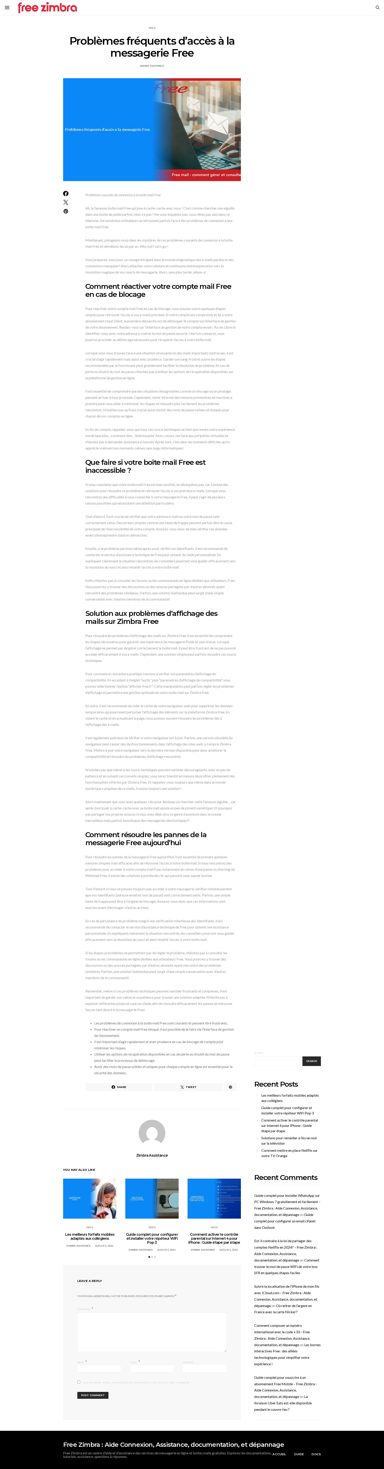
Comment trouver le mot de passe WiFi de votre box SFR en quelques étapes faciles (286, 1266)
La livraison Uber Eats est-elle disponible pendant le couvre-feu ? (283, 1402)
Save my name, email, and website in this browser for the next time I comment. (136, 1382)
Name (82, 1362)
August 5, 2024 (104, 1245)
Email (135, 1362)
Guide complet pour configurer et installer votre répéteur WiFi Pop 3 (152, 1238)
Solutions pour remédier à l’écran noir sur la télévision (289, 1140)
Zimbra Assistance (152, 65)
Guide (299, 1454)
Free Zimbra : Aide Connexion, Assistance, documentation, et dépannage (173, 1444)
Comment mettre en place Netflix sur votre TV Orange (289, 1153)
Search (259, 1053)
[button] (149, 1256)
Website (188, 1362)
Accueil (279, 1454)
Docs (152, 27)
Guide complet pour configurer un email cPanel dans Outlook (284, 1220)
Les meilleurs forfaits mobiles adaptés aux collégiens (89, 1236)
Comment (84, 1309)
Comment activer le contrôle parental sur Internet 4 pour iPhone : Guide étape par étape (214, 1238)
